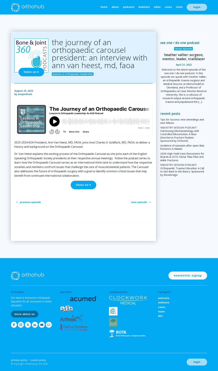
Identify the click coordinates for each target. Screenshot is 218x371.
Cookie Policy (38, 360)
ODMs (157, 7)
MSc (160, 316)
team (179, 7)
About (115, 7)
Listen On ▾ (31, 72)
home (103, 7)
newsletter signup (188, 275)
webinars (144, 7)
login (196, 7)
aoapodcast (25, 94)
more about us (24, 314)
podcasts (128, 7)
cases (168, 7)
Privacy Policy (19, 360)
